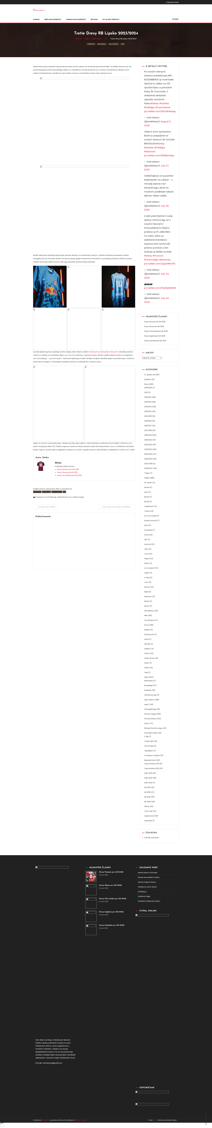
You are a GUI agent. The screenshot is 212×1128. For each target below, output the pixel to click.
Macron (147, 587)
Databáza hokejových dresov (149, 901)
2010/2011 (147, 397)
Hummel (147, 544)
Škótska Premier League (153, 728)
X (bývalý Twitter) (172, 2)
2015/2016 (148, 421)
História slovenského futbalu (149, 877)
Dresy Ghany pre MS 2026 (67, 472)
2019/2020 (148, 440)
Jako (146, 549)
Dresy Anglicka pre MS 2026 (154, 336)
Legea (146, 573)
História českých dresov (147, 882)
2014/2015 (148, 416)
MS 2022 (147, 797)
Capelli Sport (149, 506)
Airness (147, 487)
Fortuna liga (148, 746)
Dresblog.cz (142, 892)
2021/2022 (148, 449)
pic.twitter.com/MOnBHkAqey (160, 111)
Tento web (148, 811)
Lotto (146, 582)
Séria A (147, 723)
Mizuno (147, 606)
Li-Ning (147, 577)
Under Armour (149, 658)
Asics (146, 492)
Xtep (146, 672)
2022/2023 (148, 454)
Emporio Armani (150, 520)
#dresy (155, 103)
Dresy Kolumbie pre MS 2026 (155, 341)
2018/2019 (148, 435)
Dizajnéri (147, 379)
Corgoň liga (148, 741)
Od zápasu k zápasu (152, 755)
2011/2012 (147, 402)
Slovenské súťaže (150, 733)
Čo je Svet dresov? (110, 19)
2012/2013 (147, 407)
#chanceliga (151, 259)
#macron (158, 255)
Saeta (146, 639)
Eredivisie (147, 690)
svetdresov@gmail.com (52, 1063)
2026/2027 (148, 468)
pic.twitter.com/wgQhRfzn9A (159, 263)
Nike (122, 44)
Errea (146, 525)
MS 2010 (147, 787)
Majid (146, 592)
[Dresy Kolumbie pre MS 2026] (91, 929)
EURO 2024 (148, 783)
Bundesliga (102, 44)
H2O (146, 539)
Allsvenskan (148, 681)
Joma (146, 554)
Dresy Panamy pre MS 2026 (68, 469)
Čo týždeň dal (149, 375)
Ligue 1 (146, 704)
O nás (150, 1120)
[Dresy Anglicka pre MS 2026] (91, 916)
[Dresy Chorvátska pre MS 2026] (91, 903)
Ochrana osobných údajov (167, 1120)
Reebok (147, 630)
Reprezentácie (149, 760)
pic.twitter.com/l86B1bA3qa (159, 155)
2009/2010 (148, 388)
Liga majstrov (113, 44)
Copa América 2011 (151, 764)
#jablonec (165, 259)
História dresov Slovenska (147, 873)
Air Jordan (148, 483)
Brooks (146, 497)
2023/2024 (91, 44)
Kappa (146, 558)
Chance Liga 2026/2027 (76, 19)
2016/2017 (148, 426)
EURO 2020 (148, 778)
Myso (58, 463)
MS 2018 (147, 792)
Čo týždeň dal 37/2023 (46, 507)
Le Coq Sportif (149, 568)
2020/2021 (148, 445)
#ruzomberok (162, 107)
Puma (146, 625)
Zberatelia (148, 821)
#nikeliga (149, 107)
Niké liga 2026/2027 (52, 19)
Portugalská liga (150, 709)
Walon (146, 663)
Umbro (147, 653)
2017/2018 (148, 430)
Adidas (146, 478)
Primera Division (150, 719)
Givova (147, 535)
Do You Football (150, 516)
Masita (146, 601)
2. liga (146, 736)
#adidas (164, 103)
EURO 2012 (148, 773)
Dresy (146, 384)
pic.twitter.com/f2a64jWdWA (160, 287)
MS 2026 (94, 19)
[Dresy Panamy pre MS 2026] (91, 876)
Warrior (147, 668)
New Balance (149, 611)
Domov (36, 19)
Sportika (147, 644)
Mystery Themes (80, 1120)
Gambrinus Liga (150, 695)
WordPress (45, 1120)
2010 (146, 392)
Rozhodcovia (149, 634)
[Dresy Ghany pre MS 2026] (91, 889)
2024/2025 (148, 464)
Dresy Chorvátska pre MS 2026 (69, 475)
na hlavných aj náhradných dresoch (102, 352)
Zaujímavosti (149, 816)
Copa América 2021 (151, 768)
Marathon (148, 596)
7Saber (147, 473)
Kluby (146, 677)
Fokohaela (148, 530)
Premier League (150, 714)
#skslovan (149, 151)
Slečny (146, 806)
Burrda (146, 501)
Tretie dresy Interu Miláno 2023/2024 (116, 507)
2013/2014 (148, 411)
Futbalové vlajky (144, 896)
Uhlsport (147, 649)
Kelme (146, 563)
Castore (147, 511)
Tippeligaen (148, 751)
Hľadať (175, 19)
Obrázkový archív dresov (147, 887)
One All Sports (149, 620)
